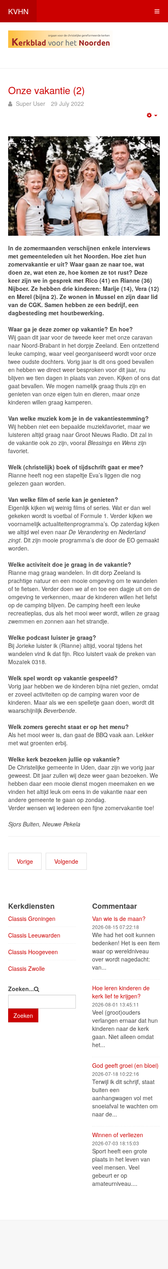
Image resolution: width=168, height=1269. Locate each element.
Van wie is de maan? (119, 918)
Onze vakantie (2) (46, 90)
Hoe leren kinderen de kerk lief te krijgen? (121, 992)
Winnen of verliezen (117, 1135)
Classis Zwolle (26, 968)
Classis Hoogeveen (33, 952)
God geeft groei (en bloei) (125, 1065)
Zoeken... (21, 989)
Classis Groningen (31, 918)
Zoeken (23, 1015)
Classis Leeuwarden (34, 935)
